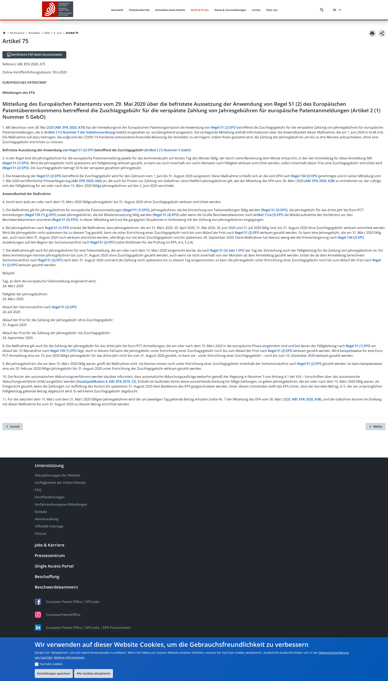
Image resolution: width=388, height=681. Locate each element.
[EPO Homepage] (57, 9)
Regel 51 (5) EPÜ (65, 219)
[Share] (382, 33)
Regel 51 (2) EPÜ (223, 127)
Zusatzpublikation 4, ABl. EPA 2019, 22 (106, 381)
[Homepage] (4, 33)
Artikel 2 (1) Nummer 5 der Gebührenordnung (79, 132)
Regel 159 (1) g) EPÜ (41, 215)
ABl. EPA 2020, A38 (319, 181)
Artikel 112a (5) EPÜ (268, 215)
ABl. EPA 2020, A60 (86, 181)
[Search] (322, 10)
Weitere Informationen (69, 657)
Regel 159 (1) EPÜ (63, 350)
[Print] (372, 33)
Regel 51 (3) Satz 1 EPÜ (227, 250)
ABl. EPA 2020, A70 (70, 127)
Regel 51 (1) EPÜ (15, 163)
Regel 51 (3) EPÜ (274, 210)
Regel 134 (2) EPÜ (304, 176)
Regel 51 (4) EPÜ (166, 215)
